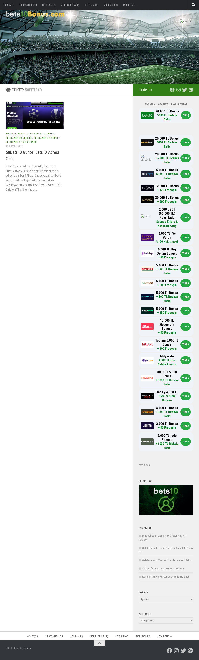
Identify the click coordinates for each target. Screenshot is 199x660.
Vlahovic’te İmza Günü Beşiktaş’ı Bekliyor (163, 568)
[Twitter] (184, 90)
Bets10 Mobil (91, 4)
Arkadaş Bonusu (28, 4)
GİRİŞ (186, 115)
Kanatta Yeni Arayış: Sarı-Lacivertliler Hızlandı (165, 576)
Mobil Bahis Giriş (70, 4)
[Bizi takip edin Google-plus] (191, 90)
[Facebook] (172, 90)
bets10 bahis (29, 142)
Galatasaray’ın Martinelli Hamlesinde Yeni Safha (167, 560)
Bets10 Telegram (22, 648)
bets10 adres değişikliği (19, 138)
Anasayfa (8, 4)
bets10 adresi (13, 142)
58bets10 (11, 133)
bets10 (34, 133)
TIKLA (185, 142)
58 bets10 (23, 133)
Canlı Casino (111, 4)
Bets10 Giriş (48, 4)
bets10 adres (47, 133)
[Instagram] (178, 90)
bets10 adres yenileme (46, 138)
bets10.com (145, 465)
